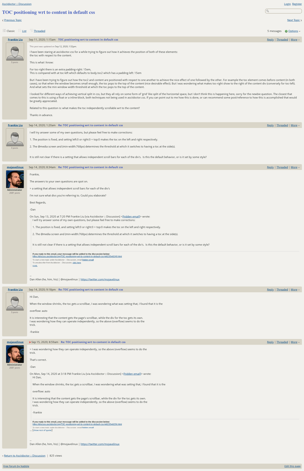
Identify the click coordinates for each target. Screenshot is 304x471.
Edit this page (292, 466)
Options (293, 31)
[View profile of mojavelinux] (15, 186)
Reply (270, 39)
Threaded (39, 31)
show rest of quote (42, 430)
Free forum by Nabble (16, 466)
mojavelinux (15, 167)
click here (77, 263)
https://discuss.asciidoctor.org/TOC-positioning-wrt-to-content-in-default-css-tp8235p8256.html (77, 424)
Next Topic (293, 20)
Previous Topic (13, 20)
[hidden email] (131, 216)
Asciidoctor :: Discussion (16, 4)
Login (287, 4)
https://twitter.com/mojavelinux (100, 279)
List (24, 31)
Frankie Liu (15, 39)
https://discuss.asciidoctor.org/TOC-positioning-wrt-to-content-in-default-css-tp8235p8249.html (77, 256)
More (294, 39)
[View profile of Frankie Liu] (15, 58)
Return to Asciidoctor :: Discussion (24, 455)
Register (297, 4)
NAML (35, 266)
